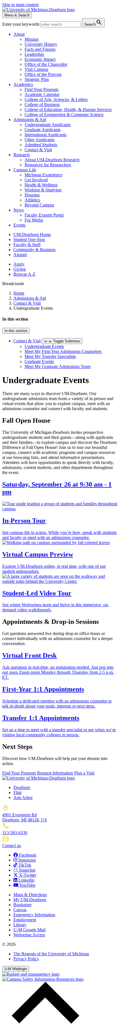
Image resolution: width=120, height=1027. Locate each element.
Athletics (32, 200)
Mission (32, 39)
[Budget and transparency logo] (30, 974)
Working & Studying (43, 189)
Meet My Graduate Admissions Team (57, 366)
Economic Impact (40, 59)
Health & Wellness (41, 184)
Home (18, 293)
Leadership (34, 54)
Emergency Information (34, 914)
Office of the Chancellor (46, 64)
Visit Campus (36, 69)
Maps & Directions (30, 894)
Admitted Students (41, 144)
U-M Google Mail (29, 929)
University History (41, 44)
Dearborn (21, 787)
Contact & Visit (38, 149)
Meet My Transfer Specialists (50, 356)
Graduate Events (39, 361)
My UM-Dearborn (29, 899)
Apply (19, 264)
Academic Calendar (42, 94)
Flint (17, 792)
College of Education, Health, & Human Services (68, 109)
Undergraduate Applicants (48, 124)
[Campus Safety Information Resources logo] (42, 979)
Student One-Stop (29, 239)
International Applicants (45, 134)
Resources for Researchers (48, 164)
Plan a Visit (84, 773)
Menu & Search (17, 15)
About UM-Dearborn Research (52, 159)
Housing (32, 195)
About (19, 34)
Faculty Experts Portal (44, 215)
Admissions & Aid (29, 119)
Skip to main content (20, 4)
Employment (24, 919)
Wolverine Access (29, 934)
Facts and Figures (40, 49)
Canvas (20, 909)
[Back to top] (44, 1022)
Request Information (55, 773)
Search (93, 22)
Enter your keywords (21, 24)
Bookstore (22, 904)
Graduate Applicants (43, 129)
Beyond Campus (39, 205)
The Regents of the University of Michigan (51, 953)
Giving (19, 269)
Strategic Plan (37, 79)
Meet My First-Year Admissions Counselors (63, 351)
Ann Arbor (23, 797)
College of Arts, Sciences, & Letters (56, 99)
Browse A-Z (24, 274)
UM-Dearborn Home (32, 234)
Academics (23, 84)
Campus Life (24, 169)
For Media (34, 220)
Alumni (20, 254)
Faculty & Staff (26, 244)
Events (19, 225)
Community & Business (34, 249)
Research (21, 154)
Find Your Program (41, 89)
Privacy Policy (26, 958)
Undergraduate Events (44, 346)
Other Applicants (39, 139)
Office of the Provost (43, 74)
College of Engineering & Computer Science (64, 114)
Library (20, 924)
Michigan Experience (43, 174)
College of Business (42, 104)
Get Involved (36, 179)
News (18, 210)
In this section (15, 331)
